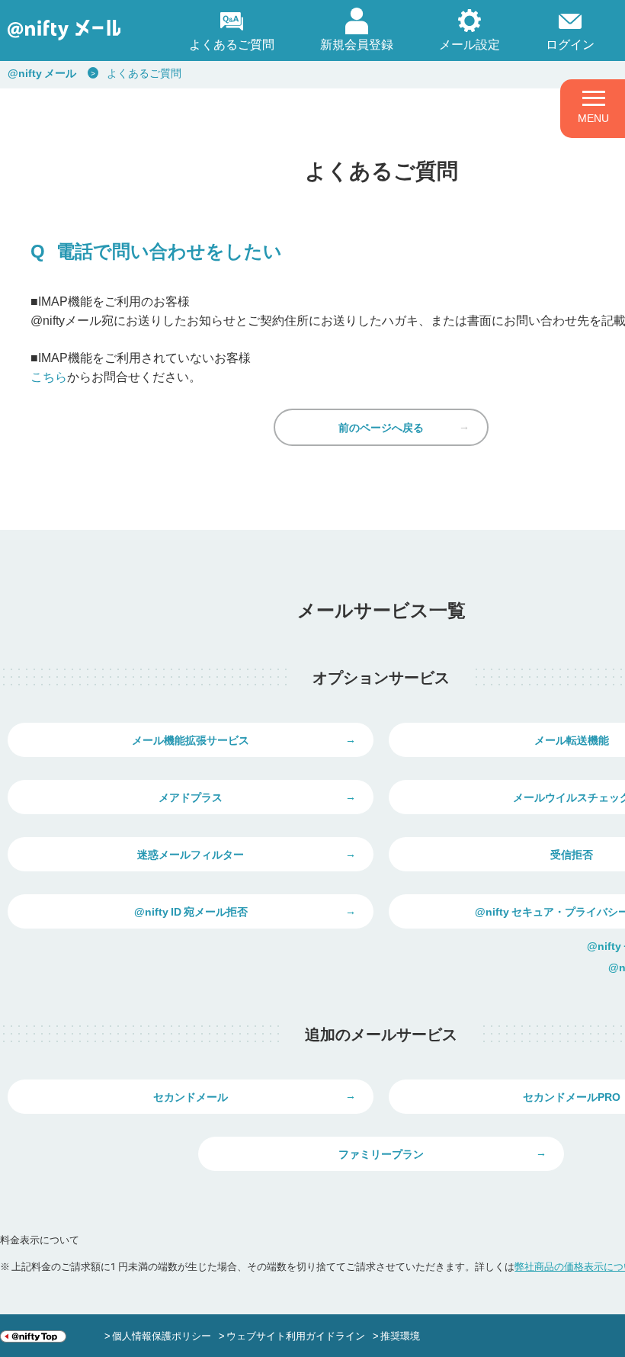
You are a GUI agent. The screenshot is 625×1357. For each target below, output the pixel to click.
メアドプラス (191, 796)
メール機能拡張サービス (190, 739)
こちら (48, 376)
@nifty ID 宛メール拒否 (191, 911)
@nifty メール (42, 72)
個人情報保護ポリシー (161, 1335)
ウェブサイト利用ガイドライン (295, 1335)
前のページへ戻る (381, 427)
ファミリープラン (381, 1153)
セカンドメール (190, 1096)
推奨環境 (400, 1335)
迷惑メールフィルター (190, 853)
